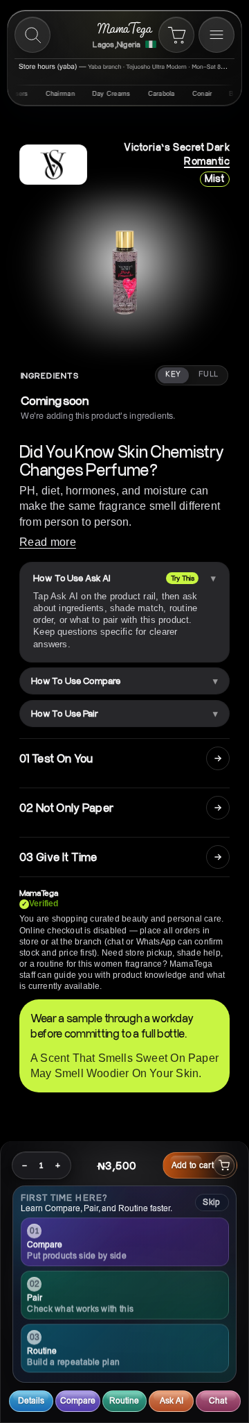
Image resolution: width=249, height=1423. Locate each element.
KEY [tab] (173, 374)
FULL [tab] (209, 374)
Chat (218, 1400)
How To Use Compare (75, 680)
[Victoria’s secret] (53, 164)
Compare (77, 1400)
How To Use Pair (64, 713)
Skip (211, 1202)
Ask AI (171, 1400)
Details (31, 1400)
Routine (124, 1400)
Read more (47, 542)
